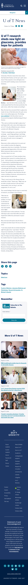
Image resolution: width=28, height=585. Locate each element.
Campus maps (18, 508)
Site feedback (7, 498)
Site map (6, 501)
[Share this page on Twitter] (2, 266)
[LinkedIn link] (19, 566)
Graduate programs (17, 462)
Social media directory (14, 573)
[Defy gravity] (14, 431)
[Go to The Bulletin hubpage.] (6, 306)
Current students (7, 451)
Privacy (6, 495)
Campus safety (18, 511)
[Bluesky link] (12, 569)
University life (18, 471)
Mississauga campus (18, 499)
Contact (6, 487)
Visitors (7, 466)
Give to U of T (18, 450)
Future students (7, 446)
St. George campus (17, 493)
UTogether (17, 477)
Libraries (17, 474)
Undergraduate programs (18, 457)
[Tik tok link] (23, 566)
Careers (6, 490)
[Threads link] (16, 569)
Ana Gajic (5, 72)
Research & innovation (18, 468)
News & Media (18, 444)
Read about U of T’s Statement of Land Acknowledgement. (15, 549)
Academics (18, 453)
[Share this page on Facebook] (6, 266)
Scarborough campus (18, 504)
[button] (21, 6)
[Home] (7, 5)
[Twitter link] (16, 26)
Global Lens (4, 277)
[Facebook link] (19, 26)
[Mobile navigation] (25, 5)
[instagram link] (22, 26)
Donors (7, 463)
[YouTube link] (16, 566)
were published (5, 116)
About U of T (18, 447)
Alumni (7, 455)
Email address (6, 311)
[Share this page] (10, 266)
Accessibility (7, 492)
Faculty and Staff (8, 459)
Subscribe (14, 320)
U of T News (14, 20)
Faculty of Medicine (6, 288)
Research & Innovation (15, 290)
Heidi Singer (11, 72)
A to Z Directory (17, 481)
